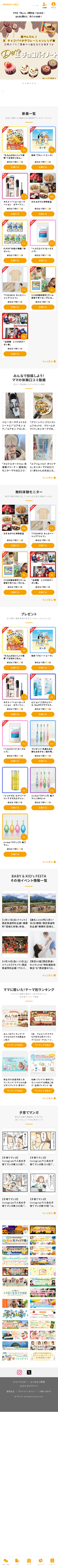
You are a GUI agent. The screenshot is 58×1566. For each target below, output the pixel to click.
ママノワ (20, 1397)
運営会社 (11, 1391)
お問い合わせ (45, 1391)
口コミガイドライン (29, 1386)
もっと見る (48, 361)
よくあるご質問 (37, 1382)
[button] (23, 83)
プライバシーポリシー (27, 1391)
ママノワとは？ (20, 1382)
